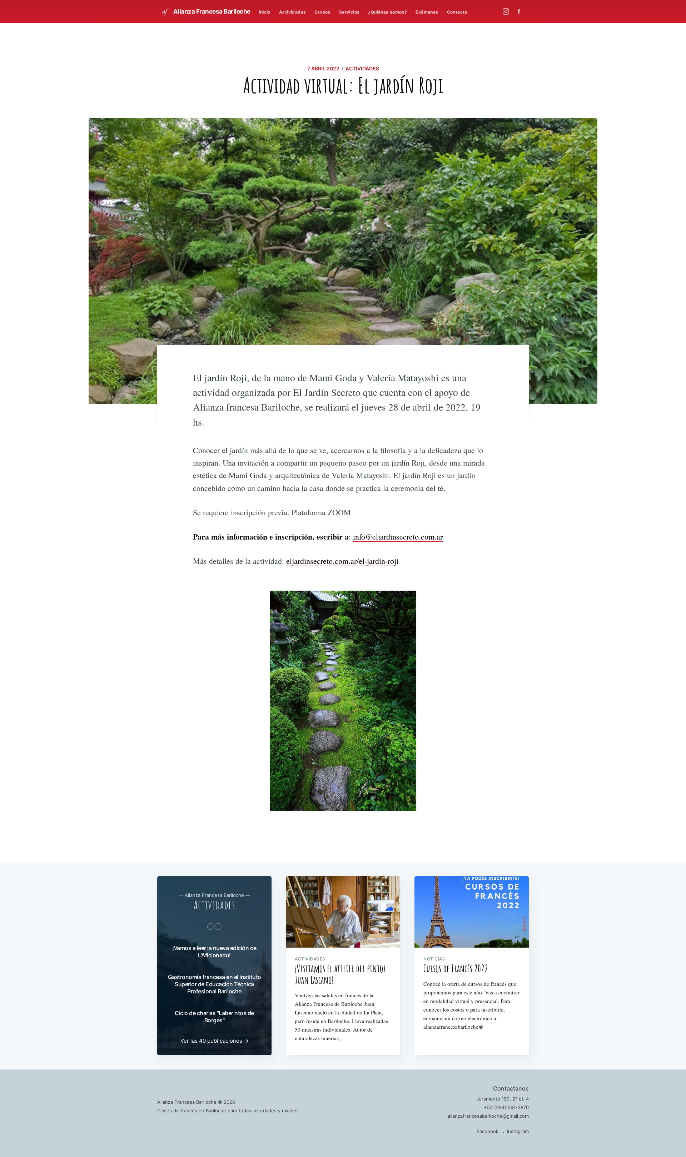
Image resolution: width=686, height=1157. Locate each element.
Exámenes (427, 12)
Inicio (264, 12)
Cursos (322, 12)
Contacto (457, 12)
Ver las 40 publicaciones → (214, 1040)
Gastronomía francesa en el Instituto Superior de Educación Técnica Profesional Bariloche (214, 984)
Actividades (292, 12)
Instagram (518, 1131)
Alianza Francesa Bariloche (211, 11)
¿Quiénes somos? (387, 12)
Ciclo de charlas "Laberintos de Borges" (214, 1016)
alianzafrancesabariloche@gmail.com (488, 1116)
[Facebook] (521, 11)
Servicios (349, 12)
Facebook (487, 1131)
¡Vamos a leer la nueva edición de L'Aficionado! (214, 951)
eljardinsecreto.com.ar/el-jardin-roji (342, 561)
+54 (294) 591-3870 (506, 1107)
